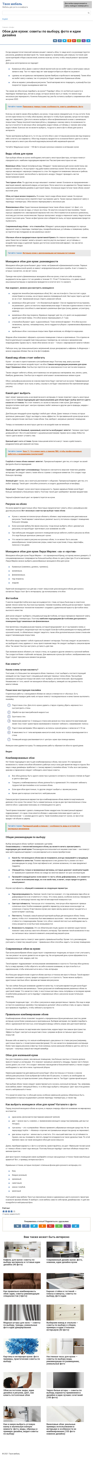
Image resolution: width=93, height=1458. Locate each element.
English (5, 19)
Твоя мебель (12, 4)
